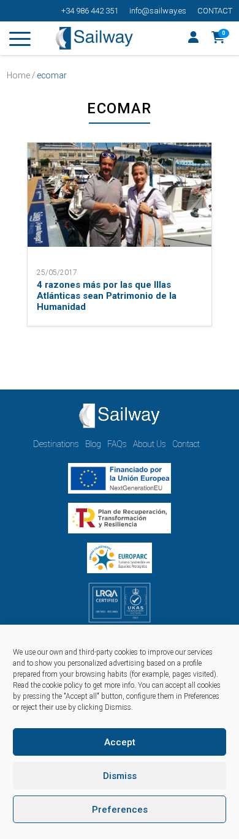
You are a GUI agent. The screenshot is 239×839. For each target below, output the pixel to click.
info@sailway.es (157, 10)
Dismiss (120, 775)
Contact (214, 10)
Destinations (56, 444)
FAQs (117, 444)
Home (18, 75)
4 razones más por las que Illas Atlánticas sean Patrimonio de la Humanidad (106, 295)
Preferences (120, 809)
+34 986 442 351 (89, 10)
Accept (119, 742)
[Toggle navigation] (20, 41)
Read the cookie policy (48, 685)
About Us (149, 444)
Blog (93, 444)
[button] (218, 39)
